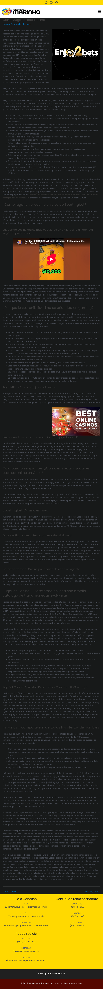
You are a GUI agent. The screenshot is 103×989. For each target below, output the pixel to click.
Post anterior (10, 891)
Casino (7, 24)
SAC (26, 904)
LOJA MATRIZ (77, 904)
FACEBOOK (26, 957)
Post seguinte (92, 891)
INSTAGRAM (26, 948)
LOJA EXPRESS (76, 922)
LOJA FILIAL (77, 913)
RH (26, 913)
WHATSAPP (26, 938)
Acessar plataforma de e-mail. (52, 973)
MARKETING (26, 922)
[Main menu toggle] (99, 11)
